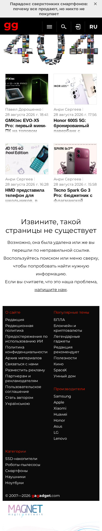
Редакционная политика (19, 328)
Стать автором (19, 397)
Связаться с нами (21, 364)
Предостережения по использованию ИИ (26, 339)
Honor (59, 420)
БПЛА (59, 319)
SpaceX (60, 370)
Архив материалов (23, 358)
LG (56, 432)
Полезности (65, 358)
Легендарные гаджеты (67, 339)
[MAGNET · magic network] (26, 516)
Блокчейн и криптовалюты (68, 328)
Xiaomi (60, 408)
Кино (59, 364)
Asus (58, 426)
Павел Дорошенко (23, 109)
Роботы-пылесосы (22, 464)
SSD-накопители (21, 458)
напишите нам (51, 289)
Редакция (14, 319)
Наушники (15, 476)
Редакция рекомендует (66, 349)
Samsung (62, 396)
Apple (59, 402)
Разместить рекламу (25, 370)
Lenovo (60, 438)
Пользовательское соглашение (23, 389)
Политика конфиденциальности (26, 349)
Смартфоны (16, 470)
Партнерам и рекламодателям (21, 378)
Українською (17, 403)
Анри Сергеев (67, 109)
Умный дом (65, 376)
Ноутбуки (14, 482)
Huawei (60, 414)
